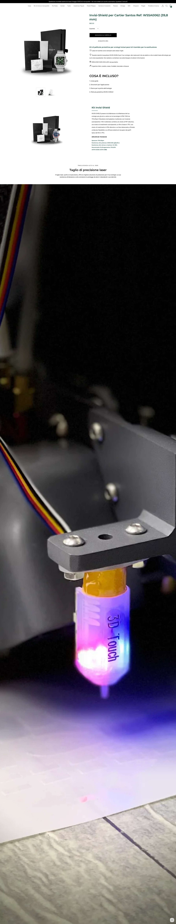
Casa (29, 6)
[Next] (82, 50)
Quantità (92, 28)
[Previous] (9, 50)
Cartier (62, 6)
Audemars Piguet (79, 6)
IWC (129, 6)
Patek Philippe (91, 6)
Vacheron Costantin (104, 6)
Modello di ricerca (153, 6)
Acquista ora (103, 41)
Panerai (115, 6)
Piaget (143, 6)
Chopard (136, 6)
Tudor (69, 6)
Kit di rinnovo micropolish (41, 6)
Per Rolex (55, 6)
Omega (122, 6)
